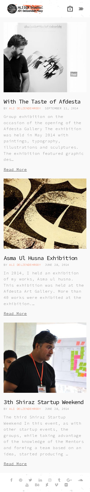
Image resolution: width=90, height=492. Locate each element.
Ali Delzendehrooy (25, 108)
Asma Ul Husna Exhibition (40, 258)
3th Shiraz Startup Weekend (44, 402)
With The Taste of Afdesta (42, 101)
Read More (15, 169)
